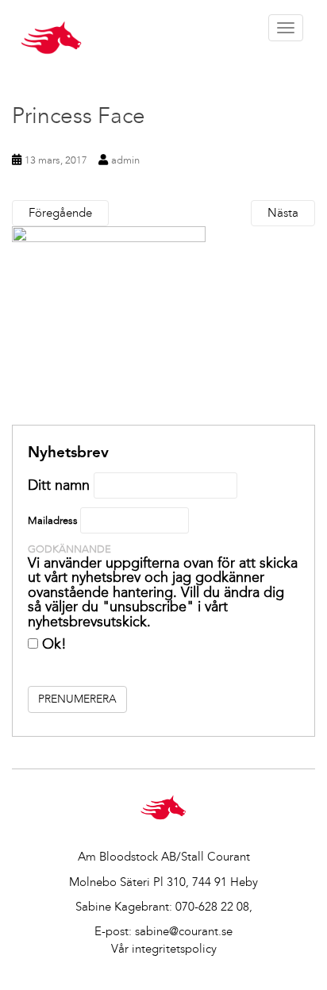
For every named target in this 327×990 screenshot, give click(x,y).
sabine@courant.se (184, 931)
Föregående (60, 213)
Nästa (282, 213)
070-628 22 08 (212, 906)
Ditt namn (59, 485)
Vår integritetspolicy (164, 949)
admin (125, 160)
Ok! (52, 644)
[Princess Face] (163, 325)
